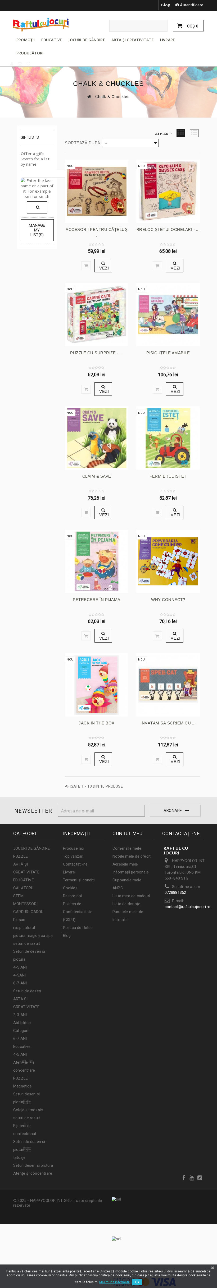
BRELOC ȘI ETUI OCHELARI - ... (168, 229)
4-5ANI (19, 975)
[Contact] (20, 64)
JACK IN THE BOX (97, 723)
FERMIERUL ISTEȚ (168, 476)
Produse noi (73, 848)
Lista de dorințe (126, 903)
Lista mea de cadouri (131, 896)
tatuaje (19, 1157)
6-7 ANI (20, 983)
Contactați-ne (75, 864)
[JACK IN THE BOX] (96, 685)
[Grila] (181, 133)
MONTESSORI (25, 903)
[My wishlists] (28, 64)
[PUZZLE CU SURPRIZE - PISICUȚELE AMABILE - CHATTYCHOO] (96, 315)
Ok (137, 1282)
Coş (192, 26)
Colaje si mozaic (28, 1110)
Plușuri (19, 919)
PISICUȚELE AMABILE (168, 353)
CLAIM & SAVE (96, 476)
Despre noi (72, 896)
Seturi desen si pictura (33, 1165)
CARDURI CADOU (28, 911)
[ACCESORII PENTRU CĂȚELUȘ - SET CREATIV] (96, 191)
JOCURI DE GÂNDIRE (86, 39)
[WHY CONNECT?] (168, 561)
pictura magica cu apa (33, 935)
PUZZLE (20, 856)
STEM (18, 896)
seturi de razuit (26, 943)
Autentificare (191, 5)
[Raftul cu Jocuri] (42, 24)
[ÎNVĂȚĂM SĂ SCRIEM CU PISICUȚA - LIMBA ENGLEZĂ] (168, 685)
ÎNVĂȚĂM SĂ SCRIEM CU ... (168, 723)
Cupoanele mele (126, 880)
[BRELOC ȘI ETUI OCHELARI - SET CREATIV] (168, 191)
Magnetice (22, 1086)
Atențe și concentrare (32, 1173)
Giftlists (30, 137)
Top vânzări (73, 856)
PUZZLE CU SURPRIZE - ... (96, 353)
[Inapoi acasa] (89, 97)
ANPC (117, 888)
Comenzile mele (126, 848)
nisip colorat (24, 927)
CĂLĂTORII (23, 888)
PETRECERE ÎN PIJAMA (96, 599)
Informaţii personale (130, 872)
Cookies (70, 888)
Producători (29, 52)
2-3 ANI (20, 1014)
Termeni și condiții (79, 880)
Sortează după (82, 143)
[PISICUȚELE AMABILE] (168, 315)
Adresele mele (125, 864)
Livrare (69, 872)
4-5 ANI (20, 967)
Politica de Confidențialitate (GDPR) (77, 911)
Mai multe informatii (114, 1282)
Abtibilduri (22, 1022)
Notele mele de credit (131, 856)
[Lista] (194, 133)
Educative (21, 1046)
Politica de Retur (77, 927)
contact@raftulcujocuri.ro (188, 906)
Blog (165, 4)
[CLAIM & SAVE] (96, 438)
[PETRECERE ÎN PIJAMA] (96, 561)
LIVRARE (167, 39)
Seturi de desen (27, 991)
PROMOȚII (25, 39)
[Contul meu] (12, 64)
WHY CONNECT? (168, 599)
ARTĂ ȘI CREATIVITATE (132, 39)
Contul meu (127, 833)
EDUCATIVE (51, 39)
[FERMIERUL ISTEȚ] (168, 438)
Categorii (21, 1030)
